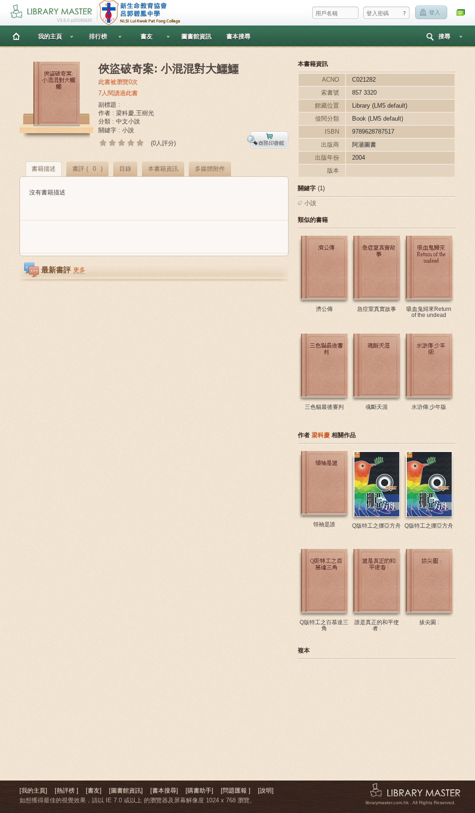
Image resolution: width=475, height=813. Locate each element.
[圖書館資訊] (126, 790)
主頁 (16, 36)
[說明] (266, 790)
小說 (310, 203)
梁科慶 (321, 435)
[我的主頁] (33, 790)
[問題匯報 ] (235, 790)
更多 (79, 269)
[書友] (94, 790)
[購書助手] (199, 790)
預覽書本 (268, 139)
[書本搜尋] (164, 790)
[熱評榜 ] (66, 790)
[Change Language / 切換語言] (461, 12)
